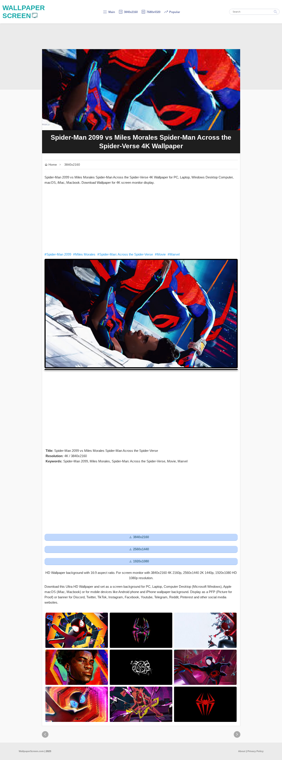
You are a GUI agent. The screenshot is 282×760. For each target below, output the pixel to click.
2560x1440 (139, 549)
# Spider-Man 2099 (58, 254)
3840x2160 (128, 12)
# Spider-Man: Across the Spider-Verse (125, 254)
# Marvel (174, 254)
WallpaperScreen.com (31, 751)
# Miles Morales (84, 254)
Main (109, 12)
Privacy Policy (255, 751)
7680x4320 (150, 12)
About (241, 751)
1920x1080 (139, 561)
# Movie (160, 254)
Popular (172, 12)
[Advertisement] (141, 218)
